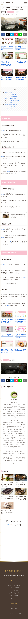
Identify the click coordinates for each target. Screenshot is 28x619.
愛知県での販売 (11, 106)
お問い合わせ (14, 608)
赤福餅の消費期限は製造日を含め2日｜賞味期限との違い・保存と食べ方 (18, 216)
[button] (3, 34)
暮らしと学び (14, 598)
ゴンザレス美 (14, 399)
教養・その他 (10, 11)
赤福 (17, 11)
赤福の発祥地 (8, 92)
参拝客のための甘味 (12, 96)
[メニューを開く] (25, 3)
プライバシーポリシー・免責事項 (14, 613)
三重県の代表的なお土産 (13, 100)
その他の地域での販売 (11, 104)
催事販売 (9, 108)
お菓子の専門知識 (14, 590)
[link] (14, 463)
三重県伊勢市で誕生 (12, 94)
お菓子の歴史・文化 (14, 593)
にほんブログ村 (17, 521)
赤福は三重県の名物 (10, 98)
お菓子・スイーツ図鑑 (14, 585)
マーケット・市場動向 (14, 595)
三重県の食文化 (11, 102)
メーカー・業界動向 (14, 587)
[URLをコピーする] (25, 34)
